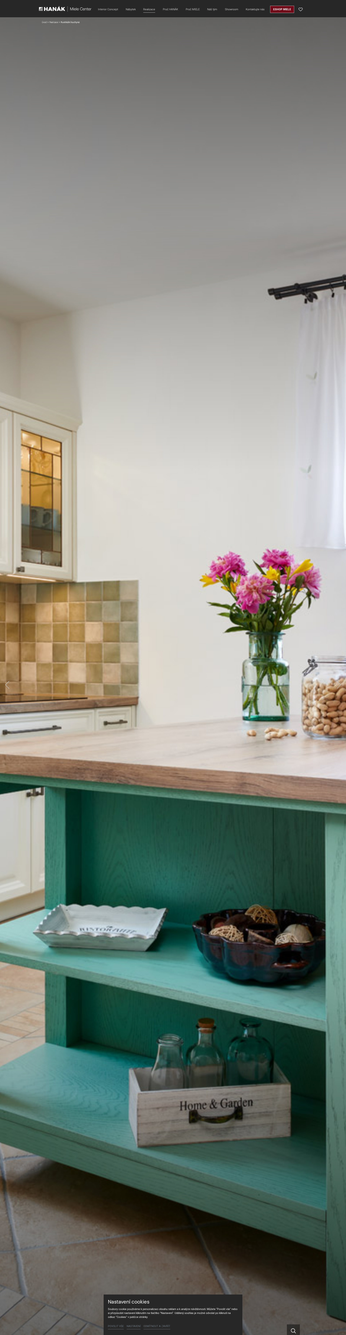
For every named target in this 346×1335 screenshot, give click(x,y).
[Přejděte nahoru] (338, 1327)
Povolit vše (116, 1326)
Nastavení (134, 1326)
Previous (7, 685)
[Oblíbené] (300, 9)
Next (338, 685)
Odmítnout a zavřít (156, 1326)
